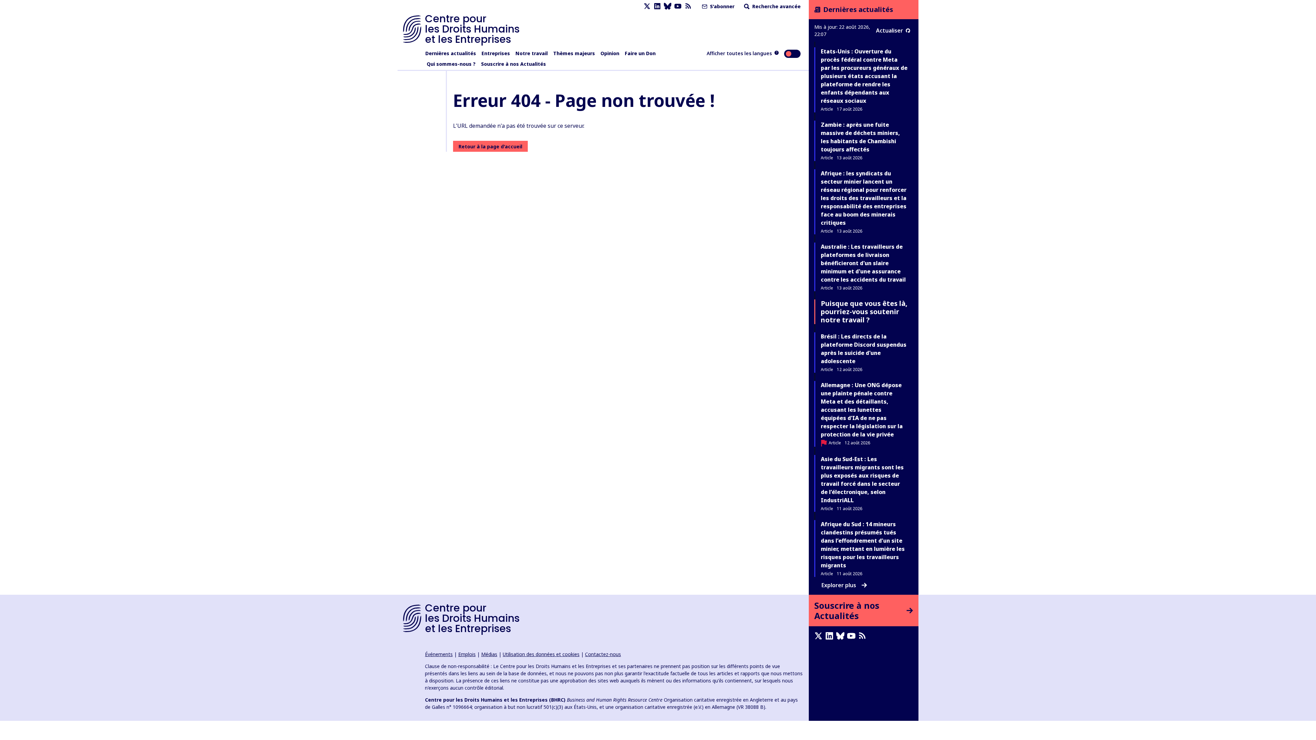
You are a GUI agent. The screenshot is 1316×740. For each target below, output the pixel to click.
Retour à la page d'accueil (490, 146)
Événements (439, 654)
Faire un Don (640, 53)
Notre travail (531, 53)
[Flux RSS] (688, 6)
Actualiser (889, 30)
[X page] (647, 6)
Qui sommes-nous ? (451, 64)
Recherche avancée (776, 6)
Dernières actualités (450, 53)
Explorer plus (838, 585)
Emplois (467, 654)
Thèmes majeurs (574, 53)
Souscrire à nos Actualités (513, 64)
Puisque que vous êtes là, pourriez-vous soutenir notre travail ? (864, 311)
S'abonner (721, 6)
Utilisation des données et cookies (541, 654)
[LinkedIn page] (657, 6)
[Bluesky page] (667, 6)
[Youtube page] (678, 6)
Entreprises (496, 53)
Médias (489, 654)
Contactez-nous (603, 654)
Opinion (609, 53)
